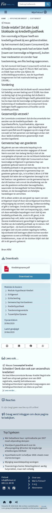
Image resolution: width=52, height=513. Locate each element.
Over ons (36, 477)
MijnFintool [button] (37, 12)
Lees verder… (10, 390)
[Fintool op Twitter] (9, 488)
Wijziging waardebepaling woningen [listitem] (21, 462)
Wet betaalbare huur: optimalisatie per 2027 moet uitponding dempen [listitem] (25, 440)
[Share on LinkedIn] (19, 346)
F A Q (34, 484)
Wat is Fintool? (39, 480)
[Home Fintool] (8, 3)
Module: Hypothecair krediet (20, 290)
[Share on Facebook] (31, 346)
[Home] (4, 502)
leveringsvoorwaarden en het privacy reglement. (29, 508)
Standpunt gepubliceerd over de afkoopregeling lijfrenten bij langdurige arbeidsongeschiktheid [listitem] (23, 448)
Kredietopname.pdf (20, 267)
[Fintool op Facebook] (14, 488)
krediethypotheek (16, 306)
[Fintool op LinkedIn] (4, 488)
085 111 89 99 (7, 483)
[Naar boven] (10, 502)
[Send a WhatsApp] (42, 346)
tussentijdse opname (17, 314)
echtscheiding (14, 298)
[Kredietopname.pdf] (6, 268)
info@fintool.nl (8, 480)
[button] (16, 502)
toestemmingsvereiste (18, 310)
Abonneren (37, 487)
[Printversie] (7, 346)
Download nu (26, 276)
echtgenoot (13, 294)
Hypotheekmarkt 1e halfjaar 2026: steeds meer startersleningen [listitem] (27, 456)
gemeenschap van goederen (20, 302)
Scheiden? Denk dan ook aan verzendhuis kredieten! (26, 370)
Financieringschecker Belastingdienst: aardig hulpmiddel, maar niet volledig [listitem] (26, 468)
